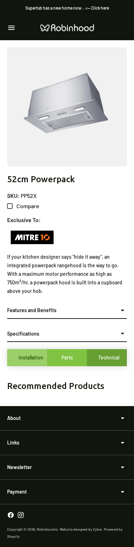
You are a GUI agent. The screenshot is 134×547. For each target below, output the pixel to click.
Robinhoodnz (47, 529)
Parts (67, 357)
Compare (27, 206)
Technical (108, 357)
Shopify (13, 536)
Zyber (97, 529)
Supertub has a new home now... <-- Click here (67, 7)
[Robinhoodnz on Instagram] (20, 515)
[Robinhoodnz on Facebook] (10, 515)
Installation (31, 357)
